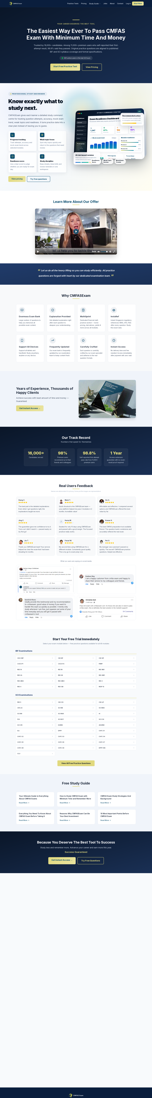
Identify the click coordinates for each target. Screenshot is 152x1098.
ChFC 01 (102, 731)
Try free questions (38, 179)
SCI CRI (19, 725)
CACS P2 (61, 664)
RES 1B (60, 669)
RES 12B (60, 686)
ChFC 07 (102, 742)
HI (99, 713)
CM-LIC (20, 708)
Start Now (138, 3)
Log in (128, 3)
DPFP (60, 731)
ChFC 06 (61, 742)
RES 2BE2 (20, 681)
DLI (18, 731)
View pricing (16, 179)
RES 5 (19, 702)
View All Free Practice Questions (76, 763)
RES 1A (19, 669)
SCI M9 (19, 713)
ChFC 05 (20, 742)
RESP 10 (101, 686)
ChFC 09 (61, 748)
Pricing (83, 3)
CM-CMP (20, 658)
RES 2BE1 (102, 675)
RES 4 (19, 686)
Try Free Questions (90, 860)
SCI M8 (60, 708)
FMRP (101, 664)
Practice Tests (72, 3)
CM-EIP (60, 658)
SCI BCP (61, 719)
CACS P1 (20, 664)
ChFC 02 (20, 736)
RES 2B (60, 675)
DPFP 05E (102, 748)
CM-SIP (101, 658)
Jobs (105, 3)
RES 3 (101, 681)
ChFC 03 (61, 736)
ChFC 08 (20, 748)
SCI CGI (101, 719)
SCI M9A (61, 713)
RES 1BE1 (101, 669)
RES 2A (19, 675)
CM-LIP (101, 702)
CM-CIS (60, 702)
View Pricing (92, 67)
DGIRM (60, 725)
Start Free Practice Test (65, 66)
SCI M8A (102, 708)
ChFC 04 (102, 736)
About (112, 3)
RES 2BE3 (61, 681)
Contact (120, 3)
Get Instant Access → (29, 408)
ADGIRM (101, 725)
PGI (18, 719)
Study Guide (94, 4)
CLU (18, 753)
